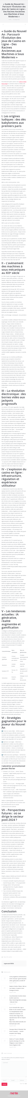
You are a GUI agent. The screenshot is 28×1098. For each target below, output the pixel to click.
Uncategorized (16, 19)
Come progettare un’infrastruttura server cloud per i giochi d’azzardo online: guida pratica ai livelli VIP (17, 978)
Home (10, 19)
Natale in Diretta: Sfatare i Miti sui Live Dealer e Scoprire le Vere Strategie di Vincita (17, 988)
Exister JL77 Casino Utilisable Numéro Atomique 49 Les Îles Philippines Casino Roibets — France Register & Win (16, 1042)
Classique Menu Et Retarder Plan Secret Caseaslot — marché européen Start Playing (17, 1031)
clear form (22, 1083)
